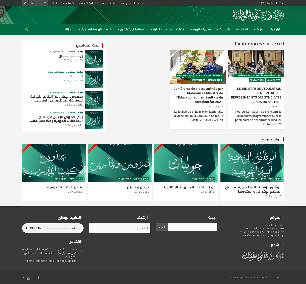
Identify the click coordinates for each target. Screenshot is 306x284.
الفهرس (140, 3)
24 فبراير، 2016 (75, 191)
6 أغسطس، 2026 (74, 105)
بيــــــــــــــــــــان (71, 56)
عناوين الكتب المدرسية (65, 187)
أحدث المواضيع (88, 45)
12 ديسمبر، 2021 (272, 106)
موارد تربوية (272, 139)
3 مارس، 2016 (142, 191)
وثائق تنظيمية (258, 179)
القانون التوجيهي (87, 3)
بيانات (80, 51)
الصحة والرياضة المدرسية (96, 29)
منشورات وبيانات (55, 51)
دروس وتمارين (141, 179)
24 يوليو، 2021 (215, 106)
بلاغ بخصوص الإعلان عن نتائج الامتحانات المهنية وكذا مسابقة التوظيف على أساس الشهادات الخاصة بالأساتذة (58, 123)
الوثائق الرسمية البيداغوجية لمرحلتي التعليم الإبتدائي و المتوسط (253, 189)
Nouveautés (273, 80)
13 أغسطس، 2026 (73, 60)
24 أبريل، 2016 (208, 191)
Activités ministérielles (266, 75)
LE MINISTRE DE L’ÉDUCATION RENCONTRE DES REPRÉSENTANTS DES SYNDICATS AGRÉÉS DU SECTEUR (256, 95)
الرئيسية (275, 29)
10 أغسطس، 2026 (73, 80)
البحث (162, 227)
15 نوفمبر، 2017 (272, 196)
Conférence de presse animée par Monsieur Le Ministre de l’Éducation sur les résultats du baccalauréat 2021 (198, 95)
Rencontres (257, 80)
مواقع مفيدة (125, 3)
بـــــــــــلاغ (75, 76)
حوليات (210, 179)
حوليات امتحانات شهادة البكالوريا (189, 187)
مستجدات (71, 51)
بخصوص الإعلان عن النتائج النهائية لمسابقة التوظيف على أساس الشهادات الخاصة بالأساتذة (56, 100)
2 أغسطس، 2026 (74, 125)
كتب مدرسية (75, 179)
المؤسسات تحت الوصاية (234, 29)
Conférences (243, 75)
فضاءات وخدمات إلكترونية (168, 29)
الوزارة (260, 29)
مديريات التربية (202, 29)
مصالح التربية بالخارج (132, 29)
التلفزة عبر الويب (107, 3)
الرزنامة (67, 29)
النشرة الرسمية (68, 3)
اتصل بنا (53, 3)
